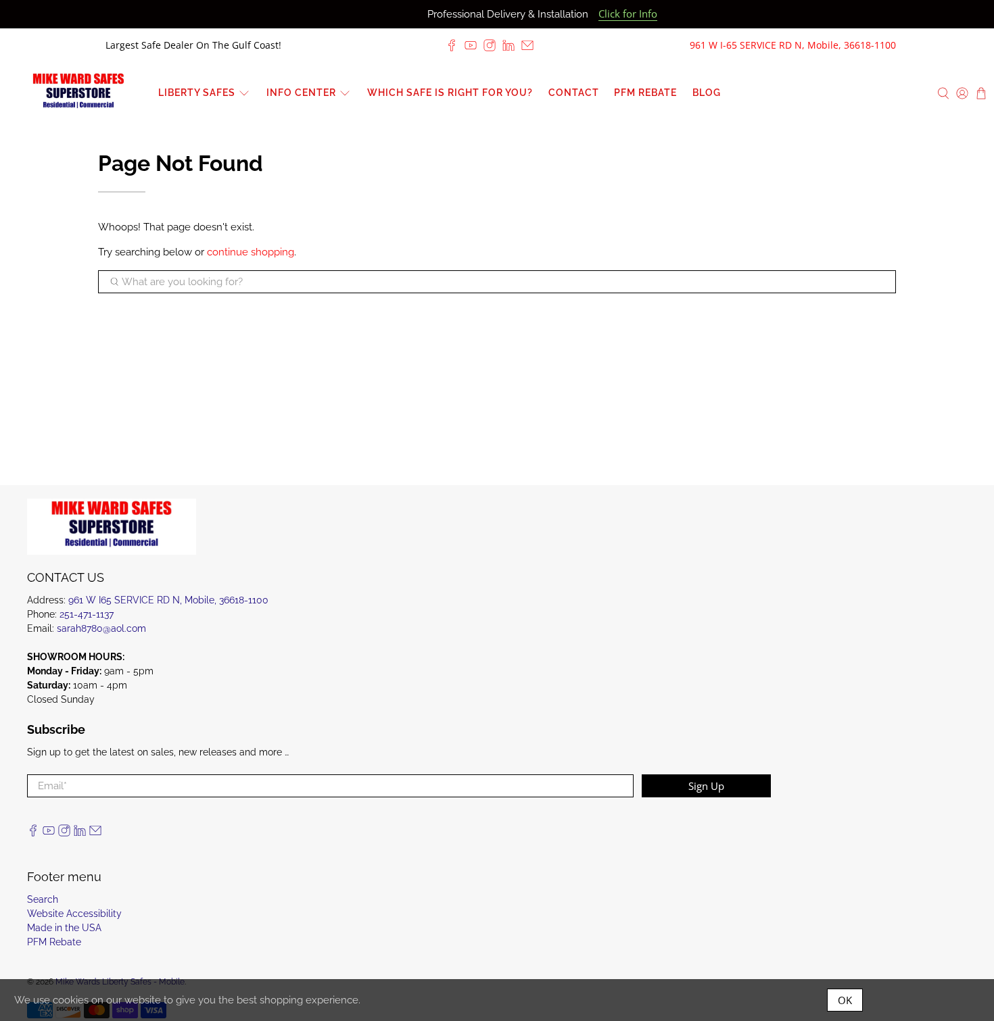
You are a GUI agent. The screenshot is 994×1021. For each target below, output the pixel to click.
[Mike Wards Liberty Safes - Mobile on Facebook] (452, 45)
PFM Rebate (645, 92)
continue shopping (250, 252)
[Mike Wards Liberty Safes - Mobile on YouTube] (471, 45)
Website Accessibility (74, 913)
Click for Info (627, 13)
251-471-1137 (87, 614)
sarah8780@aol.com (101, 628)
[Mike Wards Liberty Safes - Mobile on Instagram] (489, 45)
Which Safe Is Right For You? (450, 92)
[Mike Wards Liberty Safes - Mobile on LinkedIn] (508, 45)
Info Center (301, 92)
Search (42, 899)
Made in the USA (64, 927)
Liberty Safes (196, 92)
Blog (706, 92)
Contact (573, 92)
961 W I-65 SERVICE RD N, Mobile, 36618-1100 (793, 45)
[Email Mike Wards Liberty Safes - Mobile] (527, 45)
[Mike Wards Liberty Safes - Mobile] (78, 93)
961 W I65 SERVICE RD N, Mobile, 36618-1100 (168, 600)
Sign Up (706, 786)
